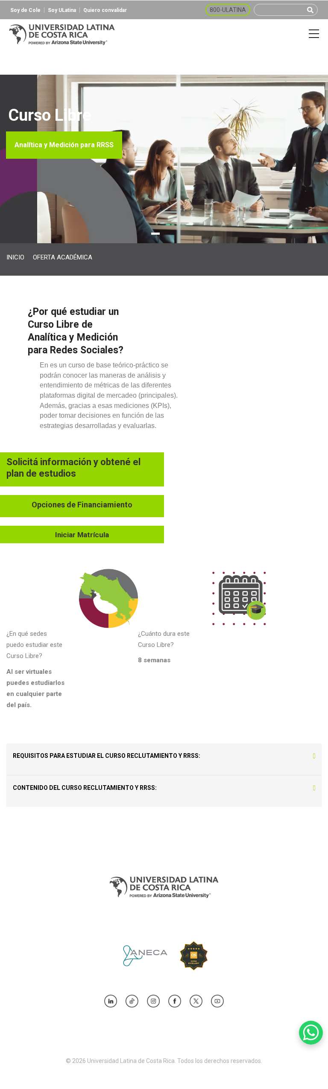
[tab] (164, 756)
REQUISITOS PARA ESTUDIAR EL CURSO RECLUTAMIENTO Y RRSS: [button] (106, 755)
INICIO (15, 257)
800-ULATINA (228, 9)
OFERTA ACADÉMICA (62, 257)
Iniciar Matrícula (82, 534)
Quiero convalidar (105, 10)
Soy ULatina (62, 10)
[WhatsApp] (311, 1033)
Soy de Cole (25, 10)
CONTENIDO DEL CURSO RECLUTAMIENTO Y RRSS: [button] (85, 787)
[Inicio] (61, 34)
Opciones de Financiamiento (82, 504)
